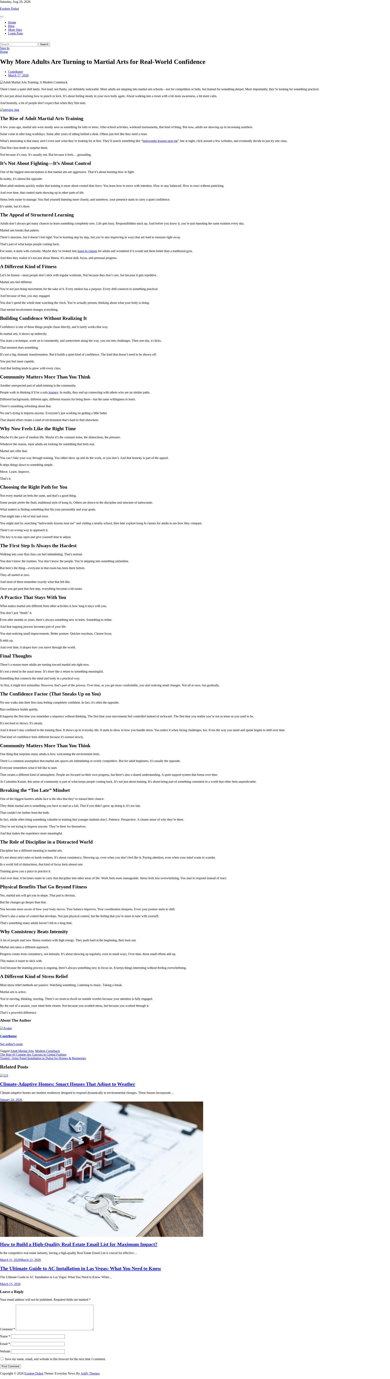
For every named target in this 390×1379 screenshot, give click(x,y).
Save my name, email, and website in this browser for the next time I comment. (55, 1359)
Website (5, 1351)
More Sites (15, 29)
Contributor (15, 71)
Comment (7, 1329)
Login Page (15, 33)
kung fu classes (87, 251)
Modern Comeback (47, 1051)
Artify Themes (90, 1373)
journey (53, 392)
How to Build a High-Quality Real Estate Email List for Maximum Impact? (78, 1244)
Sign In (4, 48)
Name (5, 1336)
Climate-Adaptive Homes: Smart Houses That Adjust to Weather (67, 1084)
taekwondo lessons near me (160, 141)
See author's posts (11, 1044)
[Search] (1, 40)
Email (5, 1344)
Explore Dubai (9, 8)
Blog (11, 26)
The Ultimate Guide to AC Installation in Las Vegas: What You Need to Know (80, 1268)
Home (12, 22)
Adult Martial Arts (22, 1051)
